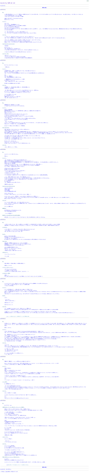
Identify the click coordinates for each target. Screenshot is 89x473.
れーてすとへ (8, 469)
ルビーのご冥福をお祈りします (10, 191)
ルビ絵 (8, 308)
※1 (18, 309)
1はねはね (6, 45)
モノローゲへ (2, 5)
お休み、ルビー (7, 189)
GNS (6, 471)
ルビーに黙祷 (7, 190)
